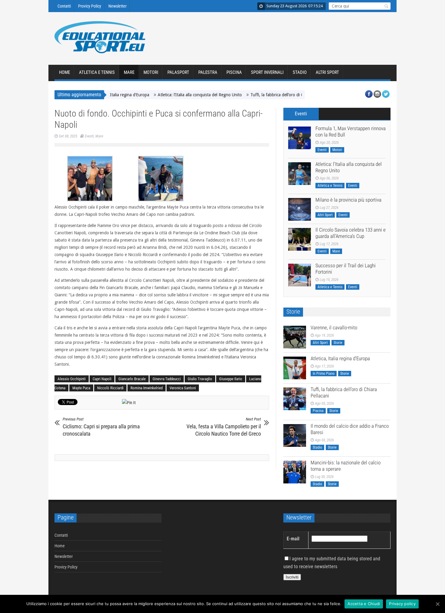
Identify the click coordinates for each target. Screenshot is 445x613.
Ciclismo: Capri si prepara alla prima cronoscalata (101, 427)
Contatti (64, 6)
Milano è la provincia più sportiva (348, 200)
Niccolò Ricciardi (110, 388)
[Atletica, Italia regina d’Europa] (294, 368)
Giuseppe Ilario (230, 379)
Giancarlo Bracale (132, 379)
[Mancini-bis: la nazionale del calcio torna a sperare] (294, 472)
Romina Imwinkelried (146, 388)
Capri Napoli (102, 379)
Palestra (207, 72)
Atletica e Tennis (97, 72)
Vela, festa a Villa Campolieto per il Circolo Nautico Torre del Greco (223, 427)
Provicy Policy (89, 6)
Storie (338, 343)
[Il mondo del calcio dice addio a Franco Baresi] (294, 435)
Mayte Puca (81, 388)
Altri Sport (327, 72)
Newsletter (117, 6)
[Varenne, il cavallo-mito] (294, 337)
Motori (150, 72)
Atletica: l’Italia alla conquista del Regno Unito (187, 94)
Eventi (89, 136)
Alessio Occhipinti (72, 379)
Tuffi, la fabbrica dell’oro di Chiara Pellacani (277, 94)
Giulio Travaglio (200, 379)
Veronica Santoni (183, 388)
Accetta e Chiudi (364, 603)
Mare (129, 72)
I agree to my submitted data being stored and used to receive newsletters (331, 562)
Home (64, 72)
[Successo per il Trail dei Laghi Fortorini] (299, 275)
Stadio (300, 72)
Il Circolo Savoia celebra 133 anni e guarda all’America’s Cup (350, 233)
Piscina (234, 72)
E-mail (293, 539)
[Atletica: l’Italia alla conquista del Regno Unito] (299, 173)
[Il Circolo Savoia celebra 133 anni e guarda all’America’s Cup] (299, 239)
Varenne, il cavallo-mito (334, 328)
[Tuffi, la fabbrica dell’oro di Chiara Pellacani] (294, 398)
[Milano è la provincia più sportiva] (299, 209)
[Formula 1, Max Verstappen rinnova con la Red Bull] (299, 138)
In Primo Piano (324, 373)
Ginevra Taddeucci (167, 379)
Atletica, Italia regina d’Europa (340, 358)
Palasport (178, 72)
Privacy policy (402, 603)
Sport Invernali (267, 72)
